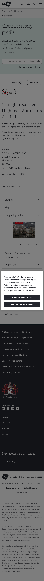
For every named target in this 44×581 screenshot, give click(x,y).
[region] (22, 290)
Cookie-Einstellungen (22, 298)
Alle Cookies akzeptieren (22, 304)
